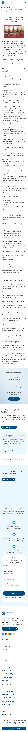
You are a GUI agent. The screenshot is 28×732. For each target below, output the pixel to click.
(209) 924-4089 (14, 550)
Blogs (8, 7)
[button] (3, 634)
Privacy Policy (7, 722)
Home (3, 7)
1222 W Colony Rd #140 (14, 526)
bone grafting (16, 188)
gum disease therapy (8, 141)
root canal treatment (8, 247)
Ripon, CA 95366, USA (14, 528)
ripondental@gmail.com (14, 552)
